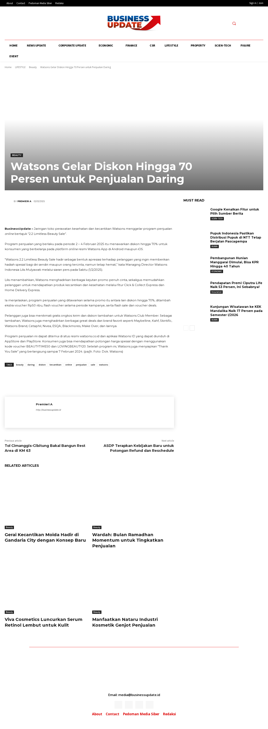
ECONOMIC (216, 271)
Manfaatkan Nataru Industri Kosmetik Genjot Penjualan (125, 622)
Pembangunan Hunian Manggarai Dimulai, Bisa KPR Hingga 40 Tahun (234, 262)
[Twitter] (46, 23)
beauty (20, 364)
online (68, 364)
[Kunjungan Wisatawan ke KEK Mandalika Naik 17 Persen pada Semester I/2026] (195, 312)
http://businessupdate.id (48, 409)
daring (31, 364)
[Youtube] (54, 23)
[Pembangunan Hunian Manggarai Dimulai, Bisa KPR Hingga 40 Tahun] (195, 263)
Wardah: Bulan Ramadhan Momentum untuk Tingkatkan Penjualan (127, 540)
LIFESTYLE (20, 67)
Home (8, 67)
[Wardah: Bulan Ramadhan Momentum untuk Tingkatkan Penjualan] (133, 500)
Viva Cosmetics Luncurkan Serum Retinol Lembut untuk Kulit (43, 622)
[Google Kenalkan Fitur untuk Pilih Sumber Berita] (195, 215)
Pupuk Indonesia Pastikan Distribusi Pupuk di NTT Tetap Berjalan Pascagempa (235, 237)
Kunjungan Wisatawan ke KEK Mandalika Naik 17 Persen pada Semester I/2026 (236, 311)
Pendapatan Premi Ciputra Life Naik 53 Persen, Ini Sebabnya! (236, 285)
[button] (234, 23)
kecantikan (55, 364)
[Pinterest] (89, 215)
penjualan (81, 364)
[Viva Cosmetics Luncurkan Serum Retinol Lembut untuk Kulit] (45, 585)
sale (93, 364)
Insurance (216, 292)
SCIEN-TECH (217, 218)
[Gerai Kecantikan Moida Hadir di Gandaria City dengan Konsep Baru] (45, 500)
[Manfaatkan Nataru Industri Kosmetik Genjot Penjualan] (133, 585)
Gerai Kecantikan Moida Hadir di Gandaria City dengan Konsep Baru (45, 537)
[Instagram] (39, 23)
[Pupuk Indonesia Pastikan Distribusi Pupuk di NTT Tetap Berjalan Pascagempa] (195, 239)
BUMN (214, 246)
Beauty (33, 67)
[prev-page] (185, 328)
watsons (103, 364)
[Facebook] (32, 23)
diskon (42, 364)
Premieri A (24, 201)
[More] (113, 215)
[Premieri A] (9, 201)
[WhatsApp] (101, 215)
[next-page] (192, 328)
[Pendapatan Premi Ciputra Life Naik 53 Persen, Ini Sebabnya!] (195, 288)
